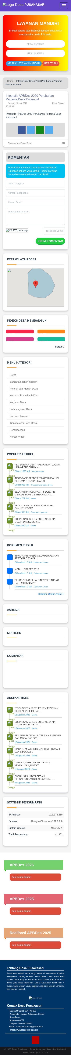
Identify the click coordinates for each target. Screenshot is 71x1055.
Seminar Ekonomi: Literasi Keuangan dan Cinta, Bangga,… (38, 737)
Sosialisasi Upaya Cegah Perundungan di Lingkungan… (34, 777)
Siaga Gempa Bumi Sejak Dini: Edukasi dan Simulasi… (37, 750)
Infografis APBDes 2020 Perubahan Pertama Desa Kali (37, 557)
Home (10, 81)
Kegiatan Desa (17, 402)
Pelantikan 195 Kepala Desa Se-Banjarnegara (34, 507)
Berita (12, 374)
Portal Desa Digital (31, 1052)
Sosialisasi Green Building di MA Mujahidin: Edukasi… (35, 520)
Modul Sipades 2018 (27, 569)
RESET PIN (51, 63)
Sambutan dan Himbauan (23, 381)
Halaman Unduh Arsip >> (51, 594)
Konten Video (16, 436)
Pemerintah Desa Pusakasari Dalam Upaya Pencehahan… (37, 466)
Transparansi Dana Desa (19, 143)
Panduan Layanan (19, 416)
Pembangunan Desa (20, 409)
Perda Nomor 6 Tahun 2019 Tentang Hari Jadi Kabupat (37, 581)
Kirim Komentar (50, 241)
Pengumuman (17, 429)
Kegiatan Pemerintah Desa (24, 395)
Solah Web (61, 1049)
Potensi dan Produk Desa (23, 388)
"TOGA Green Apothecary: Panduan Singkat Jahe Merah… (36, 709)
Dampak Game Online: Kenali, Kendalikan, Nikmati (32, 764)
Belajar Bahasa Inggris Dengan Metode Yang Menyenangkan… (35, 493)
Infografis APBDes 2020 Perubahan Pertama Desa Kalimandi (37, 479)
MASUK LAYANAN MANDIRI (24, 63)
